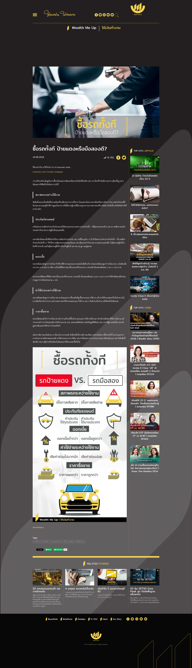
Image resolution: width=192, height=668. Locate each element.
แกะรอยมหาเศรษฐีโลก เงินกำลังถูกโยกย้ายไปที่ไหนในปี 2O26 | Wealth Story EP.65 (144, 335)
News (105, 619)
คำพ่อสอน (81, 619)
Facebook (37, 171)
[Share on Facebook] (118, 157)
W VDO (93, 619)
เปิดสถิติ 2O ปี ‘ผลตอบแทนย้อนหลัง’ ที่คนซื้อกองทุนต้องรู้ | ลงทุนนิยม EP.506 (145, 403)
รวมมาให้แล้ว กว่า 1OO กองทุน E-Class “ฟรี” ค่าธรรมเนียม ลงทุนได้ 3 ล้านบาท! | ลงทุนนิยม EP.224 (144, 369)
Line (43, 171)
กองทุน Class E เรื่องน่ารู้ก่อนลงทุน (144, 297)
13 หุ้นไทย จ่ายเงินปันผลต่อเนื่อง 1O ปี (145, 177)
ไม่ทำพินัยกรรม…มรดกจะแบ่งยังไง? (144, 206)
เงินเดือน (70, 541)
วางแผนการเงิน (56, 541)
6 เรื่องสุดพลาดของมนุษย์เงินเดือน (145, 236)
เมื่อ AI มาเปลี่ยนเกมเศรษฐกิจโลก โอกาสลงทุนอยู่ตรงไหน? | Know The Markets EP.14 (145, 468)
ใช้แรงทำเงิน (53, 619)
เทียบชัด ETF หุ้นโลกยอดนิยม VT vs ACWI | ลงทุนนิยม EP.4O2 (145, 435)
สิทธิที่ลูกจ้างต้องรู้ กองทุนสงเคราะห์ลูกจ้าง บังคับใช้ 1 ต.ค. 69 (145, 266)
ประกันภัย (45, 541)
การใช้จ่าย (37, 541)
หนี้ (64, 541)
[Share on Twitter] (124, 157)
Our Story (117, 619)
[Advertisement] (96, 49)
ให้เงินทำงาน (80, 541)
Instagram (59, 171)
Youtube (50, 171)
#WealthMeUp (38, 527)
